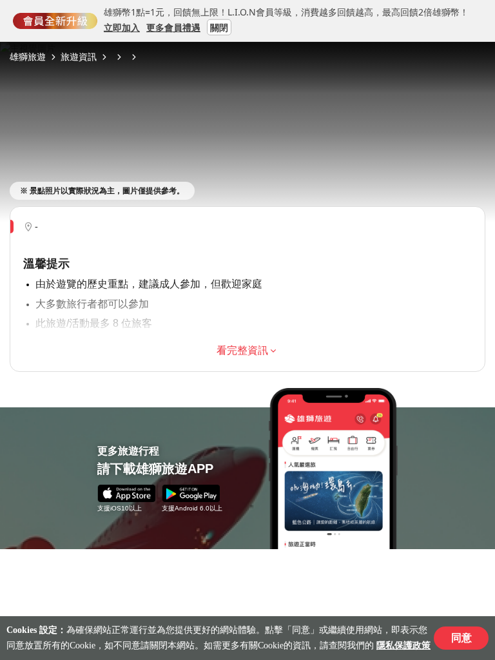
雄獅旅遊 (28, 57)
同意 (461, 637)
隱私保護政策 (403, 645)
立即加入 (122, 27)
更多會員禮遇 (173, 27)
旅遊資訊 (79, 57)
